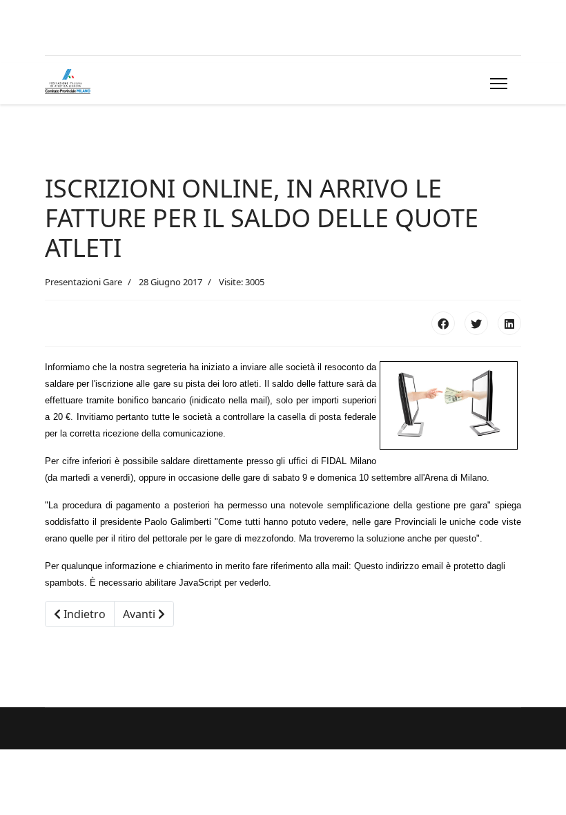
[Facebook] (443, 323)
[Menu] (496, 83)
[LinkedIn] (509, 323)
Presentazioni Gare (83, 282)
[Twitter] (476, 323)
